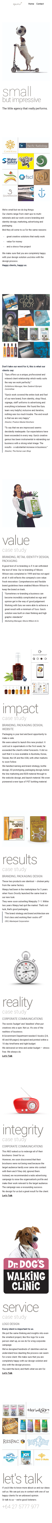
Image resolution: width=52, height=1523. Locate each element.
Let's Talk (7, 1056)
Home (31, 4)
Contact (40, 4)
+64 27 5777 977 (20, 1507)
